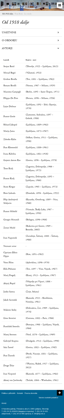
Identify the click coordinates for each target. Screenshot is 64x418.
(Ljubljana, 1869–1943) (37, 124)
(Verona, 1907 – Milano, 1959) (40, 85)
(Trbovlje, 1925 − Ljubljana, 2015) (42, 66)
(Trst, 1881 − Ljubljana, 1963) (40, 79)
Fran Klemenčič (10, 147)
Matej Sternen (9, 334)
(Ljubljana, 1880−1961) (37, 147)
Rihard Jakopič (10, 124)
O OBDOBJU (9, 40)
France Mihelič (10, 211)
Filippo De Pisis (10, 98)
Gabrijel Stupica (10, 340)
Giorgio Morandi (11, 219)
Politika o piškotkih (8, 393)
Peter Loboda (9, 193)
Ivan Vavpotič (9, 373)
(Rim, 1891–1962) (35, 254)
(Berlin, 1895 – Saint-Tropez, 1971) (42, 91)
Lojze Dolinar (9, 106)
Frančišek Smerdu (11, 326)
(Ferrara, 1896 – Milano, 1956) (40, 98)
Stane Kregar (9, 186)
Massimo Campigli (12, 91)
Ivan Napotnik (10, 237)
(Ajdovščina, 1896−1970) (37, 262)
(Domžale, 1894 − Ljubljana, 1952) (42, 193)
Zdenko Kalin (9, 139)
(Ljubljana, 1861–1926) (37, 153)
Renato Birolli (9, 85)
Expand (59, 393)
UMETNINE (9, 32)
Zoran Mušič (9, 227)
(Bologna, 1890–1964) (36, 219)
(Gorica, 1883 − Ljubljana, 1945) (41, 347)
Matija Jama (9, 131)
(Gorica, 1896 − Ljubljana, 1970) (41, 160)
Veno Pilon (8, 262)
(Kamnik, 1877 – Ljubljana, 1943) (42, 373)
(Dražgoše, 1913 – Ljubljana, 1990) (42, 340)
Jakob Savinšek (10, 299)
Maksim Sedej (9, 309)
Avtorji (4, 403)
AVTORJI (7, 48)
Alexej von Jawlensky (12, 380)
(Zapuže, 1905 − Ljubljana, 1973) (42, 186)
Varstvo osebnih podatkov (48, 398)
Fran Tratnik (9, 355)
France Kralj (8, 178)
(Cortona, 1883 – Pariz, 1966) (40, 318)
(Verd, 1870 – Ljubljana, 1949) (40, 334)
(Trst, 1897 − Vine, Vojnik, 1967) (41, 268)
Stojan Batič (8, 66)
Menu (59, 5)
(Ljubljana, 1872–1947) (37, 131)
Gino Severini (9, 318)
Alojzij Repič (9, 283)
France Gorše (9, 116)
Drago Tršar (8, 365)
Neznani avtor (9, 246)
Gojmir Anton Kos (12, 160)
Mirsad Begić (9, 72)
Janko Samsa (9, 291)
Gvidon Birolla (10, 79)
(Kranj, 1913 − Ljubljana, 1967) (41, 275)
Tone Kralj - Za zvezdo (23, 14)
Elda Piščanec (9, 268)
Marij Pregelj (9, 275)
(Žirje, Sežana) (32, 291)
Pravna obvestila (31, 393)
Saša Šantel (8, 347)
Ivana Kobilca (9, 153)
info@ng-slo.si (39, 414)
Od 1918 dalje (7, 14)
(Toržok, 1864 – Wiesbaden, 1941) (42, 380)
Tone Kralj (8, 168)
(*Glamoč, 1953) (33, 72)
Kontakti (20, 393)
